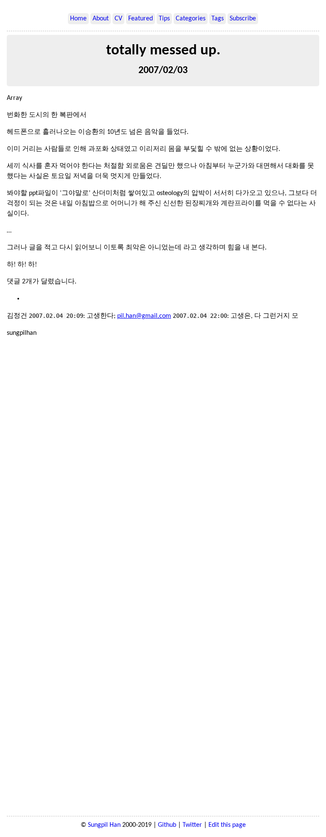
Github (167, 825)
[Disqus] (163, 461)
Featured (140, 18)
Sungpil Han (104, 825)
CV (118, 18)
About (101, 18)
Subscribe (243, 18)
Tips (164, 18)
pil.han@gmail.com (144, 316)
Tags (217, 18)
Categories (190, 18)
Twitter (192, 825)
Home (78, 18)
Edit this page (227, 825)
